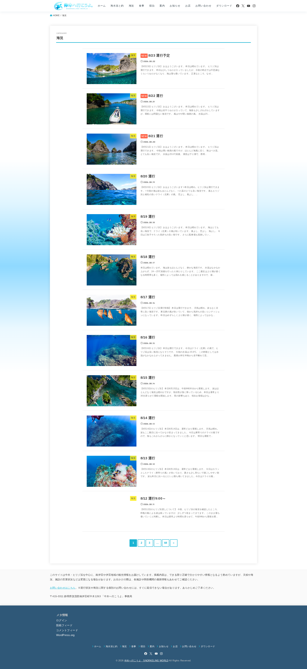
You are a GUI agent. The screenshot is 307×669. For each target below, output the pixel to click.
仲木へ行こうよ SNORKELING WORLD (146, 660)
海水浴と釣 (117, 5)
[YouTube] (248, 5)
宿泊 (152, 5)
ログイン (61, 620)
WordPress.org (65, 635)
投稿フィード (64, 625)
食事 (141, 5)
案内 (162, 5)
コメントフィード (67, 630)
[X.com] (243, 5)
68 (165, 542)
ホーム (102, 5)
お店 (188, 5)
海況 (131, 5)
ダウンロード (224, 5)
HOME (56, 15)
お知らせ (175, 5)
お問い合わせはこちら (63, 587)
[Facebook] (237, 5)
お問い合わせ (203, 5)
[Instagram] (254, 5)
